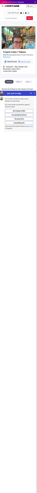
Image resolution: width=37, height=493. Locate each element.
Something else (19, 123)
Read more (6, 57)
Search (30, 18)
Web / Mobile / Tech (21, 66)
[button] (28, 82)
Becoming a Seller (19, 111)
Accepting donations (19, 115)
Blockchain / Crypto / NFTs (11, 69)
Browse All (9, 66)
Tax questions (19, 119)
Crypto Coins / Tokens (10, 71)
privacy (30, 126)
